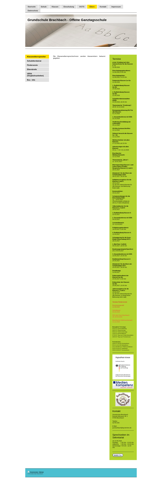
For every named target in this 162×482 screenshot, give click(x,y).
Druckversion (34, 472)
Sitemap (41, 472)
